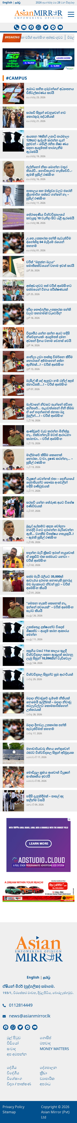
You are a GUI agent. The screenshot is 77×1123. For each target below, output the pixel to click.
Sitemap (9, 1112)
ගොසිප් (45, 1037)
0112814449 (21, 1005)
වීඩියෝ (13, 1043)
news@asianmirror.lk (29, 1016)
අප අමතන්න (17, 1054)
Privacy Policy (13, 1106)
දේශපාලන (48, 1067)
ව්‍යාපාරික (47, 1078)
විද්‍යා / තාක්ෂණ (19, 1083)
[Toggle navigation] (71, 14)
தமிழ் (18, 2)
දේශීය (11, 1067)
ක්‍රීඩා (43, 1072)
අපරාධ (45, 1083)
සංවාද (11, 1048)
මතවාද (45, 1043)
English (7, 2)
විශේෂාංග (14, 1078)
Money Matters (54, 1048)
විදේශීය (13, 1072)
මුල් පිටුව (14, 1037)
